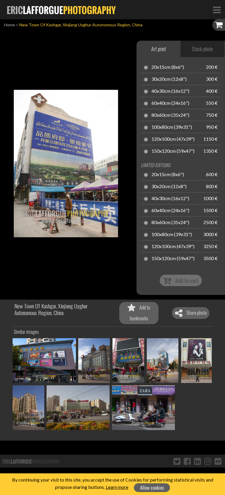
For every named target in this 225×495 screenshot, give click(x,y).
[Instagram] (207, 461)
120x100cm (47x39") (173, 139)
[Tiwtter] (176, 461)
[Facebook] (187, 461)
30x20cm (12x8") (169, 79)
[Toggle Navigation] (217, 10)
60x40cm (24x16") (170, 103)
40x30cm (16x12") (170, 91)
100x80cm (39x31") (171, 127)
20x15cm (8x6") (167, 67)
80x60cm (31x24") (170, 115)
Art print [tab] (158, 49)
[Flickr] (217, 461)
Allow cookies (152, 487)
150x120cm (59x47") (173, 151)
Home (9, 24)
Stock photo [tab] (202, 49)
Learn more (117, 487)
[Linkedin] (197, 461)
